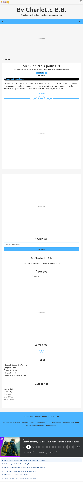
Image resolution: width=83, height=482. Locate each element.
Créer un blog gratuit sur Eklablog (11, 422)
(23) (8, 397)
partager (41, 452)
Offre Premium (75, 422)
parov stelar (55, 69)
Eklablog (56, 417)
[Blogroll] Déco (10, 368)
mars (46, 69)
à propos (53, 452)
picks (61, 69)
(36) (8, 389)
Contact (32, 422)
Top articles (25, 422)
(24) (7, 394)
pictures (66, 69)
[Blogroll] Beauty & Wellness (15, 365)
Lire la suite (41, 93)
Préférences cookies (51, 425)
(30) (8, 392)
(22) (9, 400)
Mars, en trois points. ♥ (41, 66)
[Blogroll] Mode (10, 373)
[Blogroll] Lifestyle (11, 370)
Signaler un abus (40, 422)
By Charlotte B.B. (41, 10)
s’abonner (29, 452)
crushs (31, 69)
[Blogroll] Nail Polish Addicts (15, 376)
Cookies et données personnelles (35, 425)
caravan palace (18, 69)
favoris (36, 69)
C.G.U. (48, 422)
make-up (41, 69)
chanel (26, 69)
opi (50, 69)
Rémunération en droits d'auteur (61, 422)
